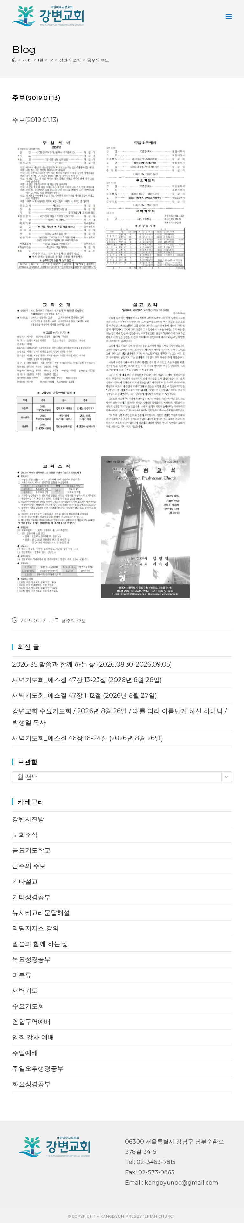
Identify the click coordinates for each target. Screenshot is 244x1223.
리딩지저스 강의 (35, 928)
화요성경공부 (31, 1084)
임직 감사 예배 (33, 1037)
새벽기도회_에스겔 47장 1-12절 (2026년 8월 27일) (84, 695)
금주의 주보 (98, 59)
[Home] (14, 59)
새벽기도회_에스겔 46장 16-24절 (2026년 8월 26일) (87, 738)
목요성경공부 (31, 959)
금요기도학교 (31, 850)
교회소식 (25, 835)
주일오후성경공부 (38, 1068)
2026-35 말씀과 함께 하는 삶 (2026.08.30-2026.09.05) (92, 664)
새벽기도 (25, 990)
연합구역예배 (31, 1022)
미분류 (21, 975)
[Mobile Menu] (229, 16)
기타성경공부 (31, 897)
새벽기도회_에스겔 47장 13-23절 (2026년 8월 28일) (87, 680)
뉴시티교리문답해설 (41, 912)
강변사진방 (28, 819)
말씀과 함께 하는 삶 (40, 944)
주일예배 (25, 1053)
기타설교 (25, 881)
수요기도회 (28, 1006)
